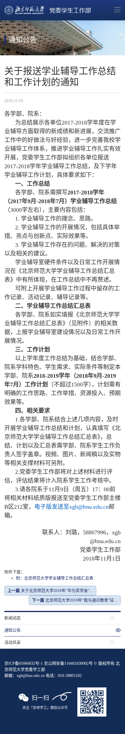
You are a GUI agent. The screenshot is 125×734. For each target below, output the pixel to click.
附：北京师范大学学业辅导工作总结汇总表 (54, 578)
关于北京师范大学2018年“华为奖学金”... (50, 590)
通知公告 (12, 630)
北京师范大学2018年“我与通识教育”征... (74, 600)
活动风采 (12, 642)
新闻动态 (12, 618)
